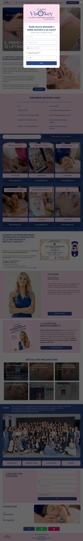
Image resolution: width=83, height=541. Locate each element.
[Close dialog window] (81, 2)
